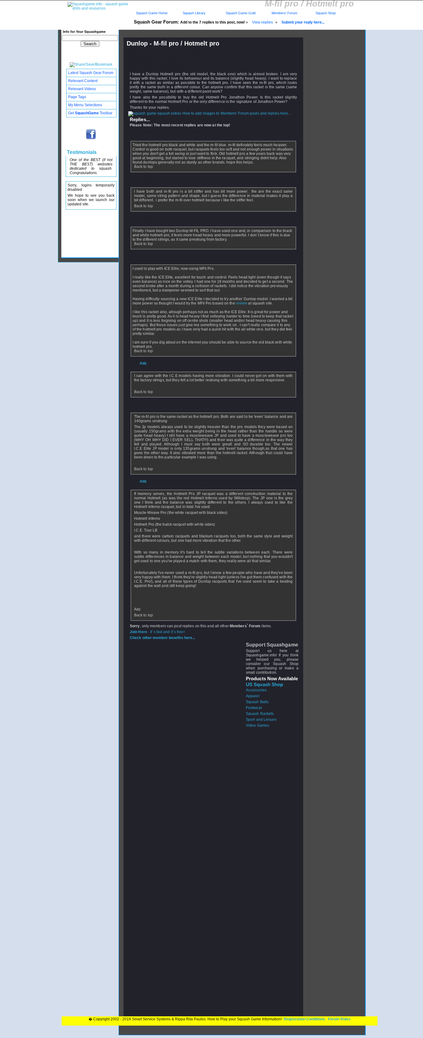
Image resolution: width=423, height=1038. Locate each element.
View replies (262, 22)
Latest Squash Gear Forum (90, 73)
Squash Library (193, 13)
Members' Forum (284, 13)
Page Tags (77, 97)
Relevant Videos (82, 89)
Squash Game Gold (240, 13)
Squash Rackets (260, 714)
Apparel (252, 696)
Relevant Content (83, 81)
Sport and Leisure (261, 719)
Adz (143, 363)
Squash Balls (257, 702)
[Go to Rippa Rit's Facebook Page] (91, 139)
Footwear (254, 708)
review (241, 303)
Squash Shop (326, 13)
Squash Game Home (152, 13)
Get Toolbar (90, 113)
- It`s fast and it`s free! (157, 632)
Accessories (256, 690)
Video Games (257, 725)
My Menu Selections (85, 105)
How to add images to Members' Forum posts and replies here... (236, 113)
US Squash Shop (264, 684)
